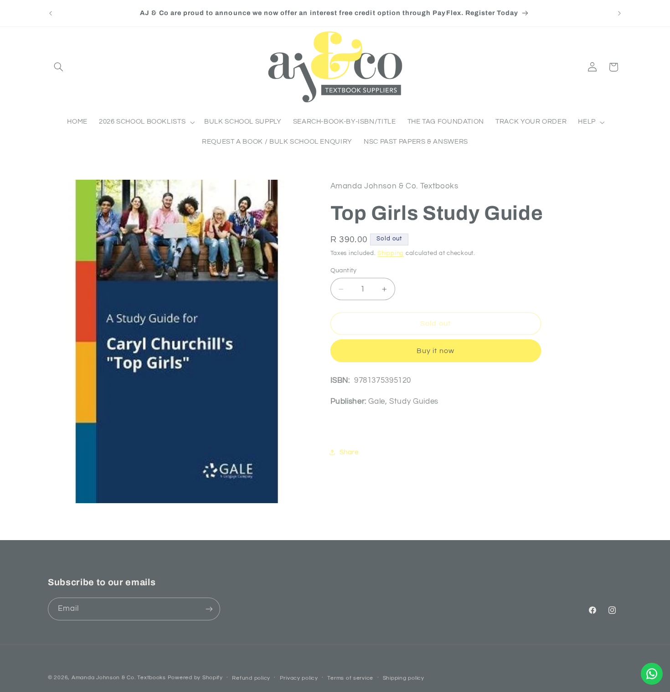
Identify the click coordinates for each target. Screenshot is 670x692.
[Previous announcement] (51, 13)
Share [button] (349, 452)
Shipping (390, 253)
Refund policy (251, 678)
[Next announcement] (619, 13)
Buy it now (435, 350)
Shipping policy (403, 678)
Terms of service (350, 678)
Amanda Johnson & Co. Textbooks (119, 677)
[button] (58, 67)
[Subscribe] (209, 609)
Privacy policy (299, 678)
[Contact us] (652, 674)
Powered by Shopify (195, 677)
